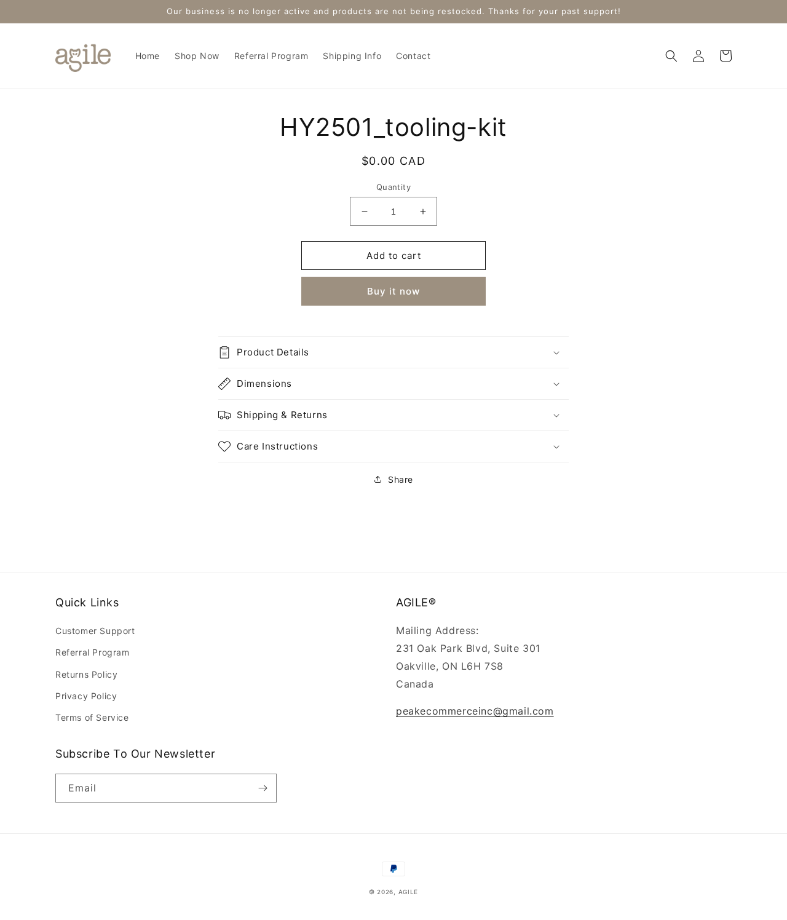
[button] (671, 55)
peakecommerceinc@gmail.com (475, 711)
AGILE (408, 891)
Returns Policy (86, 674)
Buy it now (393, 291)
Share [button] (400, 479)
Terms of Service (92, 717)
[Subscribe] (262, 788)
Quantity (393, 187)
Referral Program (92, 652)
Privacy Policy (86, 696)
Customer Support (95, 630)
